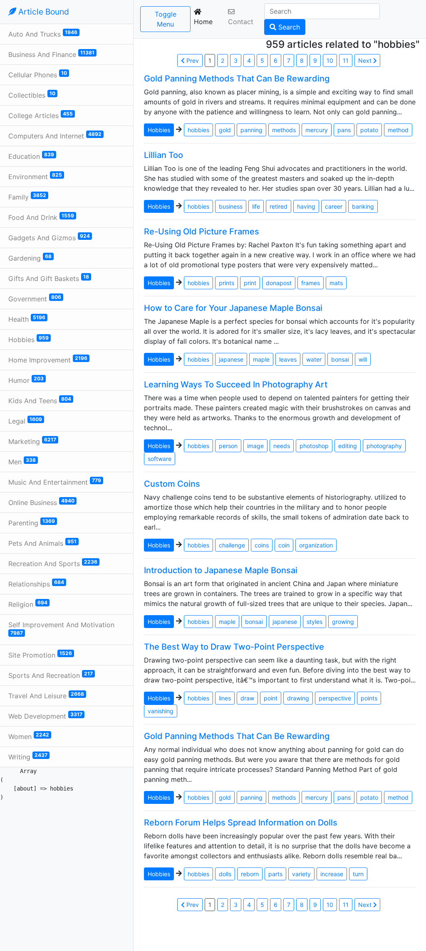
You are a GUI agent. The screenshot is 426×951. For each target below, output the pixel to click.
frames (310, 282)
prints (226, 282)
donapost (279, 282)
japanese (231, 359)
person (228, 445)
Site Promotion (40, 654)
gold (225, 129)
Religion (27, 604)
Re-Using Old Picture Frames (201, 232)
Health (26, 318)
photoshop (314, 445)
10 (330, 60)
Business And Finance (51, 54)
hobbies (198, 129)
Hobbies (28, 339)
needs (281, 445)
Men (22, 461)
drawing (298, 698)
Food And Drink (41, 217)
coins (262, 545)
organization (316, 545)
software (159, 458)
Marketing (32, 441)
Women (28, 736)
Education (31, 155)
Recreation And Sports (52, 563)
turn (358, 873)
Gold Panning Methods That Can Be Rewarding (236, 79)
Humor (26, 379)
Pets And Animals (42, 542)
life (256, 206)
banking (363, 206)
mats (336, 282)
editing (347, 445)
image (255, 445)
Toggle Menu (165, 19)
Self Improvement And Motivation (61, 628)
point (270, 698)
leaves (288, 359)
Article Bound (42, 12)
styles (314, 621)
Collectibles (31, 94)
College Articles (40, 115)
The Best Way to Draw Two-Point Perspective (234, 647)
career (333, 206)
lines (225, 698)
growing (343, 621)
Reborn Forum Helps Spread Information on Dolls (240, 823)
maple (261, 359)
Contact (240, 21)
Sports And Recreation (50, 675)
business (231, 206)
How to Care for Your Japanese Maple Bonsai (233, 308)
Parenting (31, 522)
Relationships (36, 583)
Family (27, 196)
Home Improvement (47, 359)
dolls (225, 873)
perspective (335, 698)
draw (247, 698)
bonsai (340, 359)
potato (369, 129)
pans (344, 129)
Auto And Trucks (42, 33)
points (369, 698)
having (306, 206)
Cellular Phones (37, 74)
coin (284, 545)
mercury (316, 129)
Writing (27, 756)
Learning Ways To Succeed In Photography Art (235, 384)
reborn (250, 873)
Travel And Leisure (46, 695)
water (314, 359)
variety (301, 873)
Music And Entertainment (54, 481)
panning (251, 129)
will (363, 359)
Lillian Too (163, 155)
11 (346, 60)
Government (34, 298)
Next (365, 60)
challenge (232, 545)
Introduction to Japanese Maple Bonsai (220, 570)
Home (203, 21)
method (398, 129)
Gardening (30, 257)
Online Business (41, 502)
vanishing (160, 710)
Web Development (45, 715)
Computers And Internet (55, 135)
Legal (25, 420)
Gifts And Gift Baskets (48, 278)
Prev (192, 60)
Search (288, 27)
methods (284, 129)
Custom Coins (172, 484)
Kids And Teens (39, 400)
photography (384, 445)
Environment (35, 176)
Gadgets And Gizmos (49, 237)
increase (331, 873)
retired (278, 206)
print (250, 282)
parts (275, 873)
